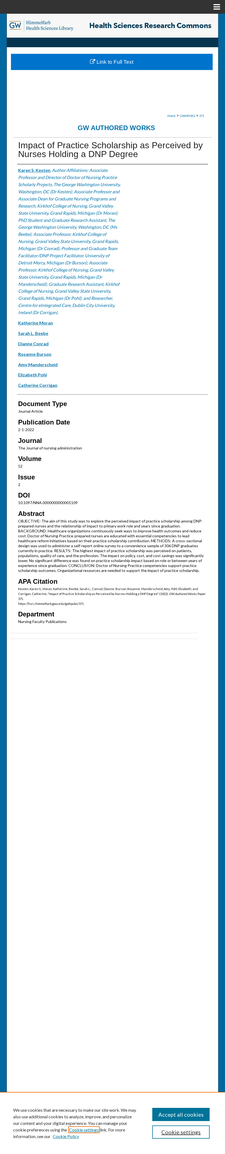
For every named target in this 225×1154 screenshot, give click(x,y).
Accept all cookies (181, 1114)
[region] (112, 1123)
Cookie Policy (66, 1136)
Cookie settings (84, 1129)
